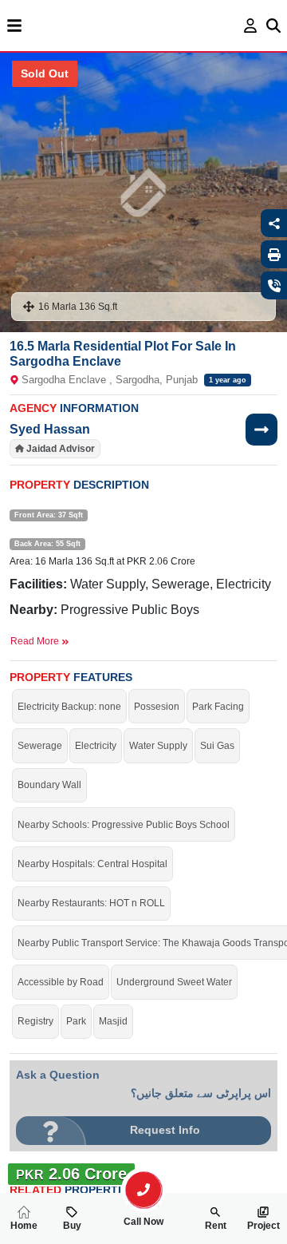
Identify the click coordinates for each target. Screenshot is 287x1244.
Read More (35, 641)
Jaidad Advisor (60, 448)
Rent (215, 1225)
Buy (72, 1225)
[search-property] (143, 1189)
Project (263, 1225)
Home (23, 1225)
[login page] (251, 25)
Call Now (143, 1221)
